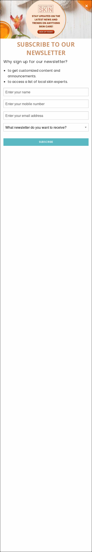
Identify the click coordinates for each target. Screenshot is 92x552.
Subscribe (46, 142)
